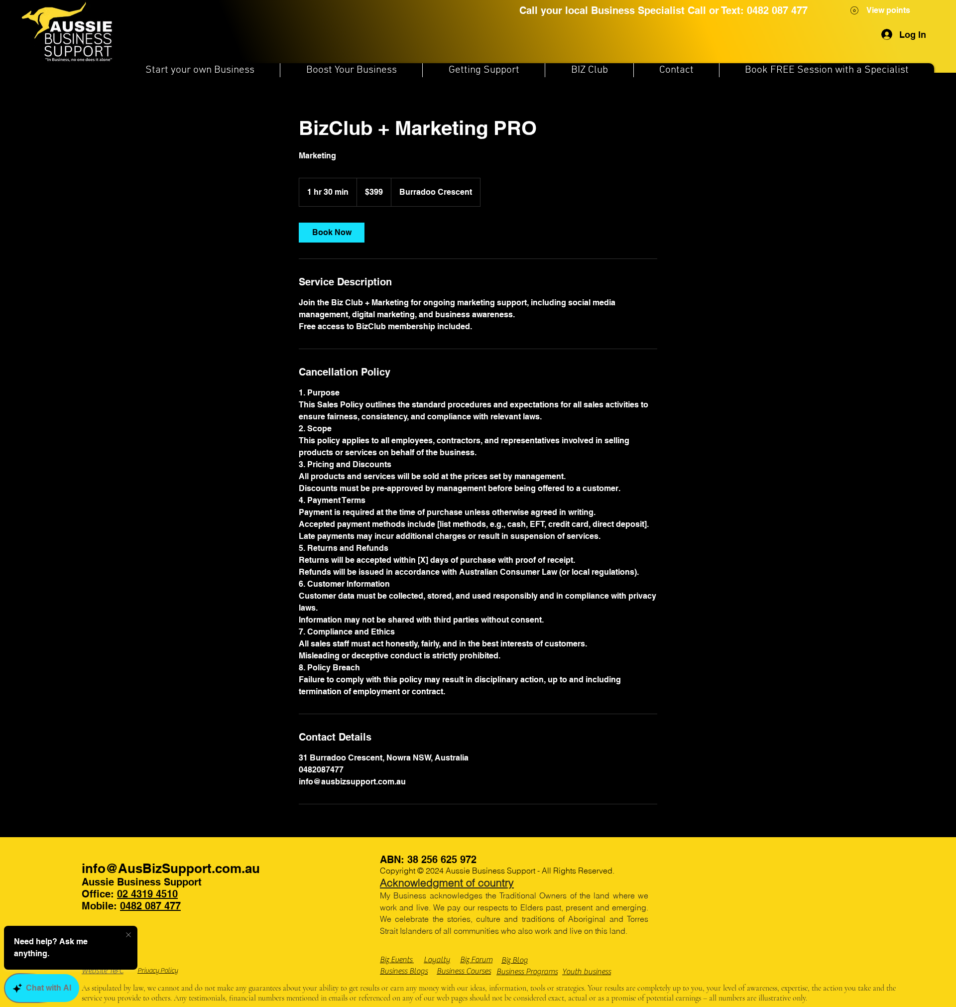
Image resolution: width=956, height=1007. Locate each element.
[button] (200, 70)
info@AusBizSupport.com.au (171, 868)
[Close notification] (128, 935)
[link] (331, 233)
